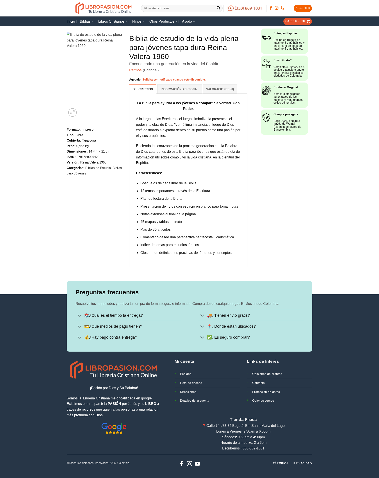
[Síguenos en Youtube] (197, 464)
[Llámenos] (282, 8)
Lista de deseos (191, 383)
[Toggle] (79, 315)
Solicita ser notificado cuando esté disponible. (174, 79)
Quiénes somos (263, 400)
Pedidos (185, 374)
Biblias (85, 21)
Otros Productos (161, 21)
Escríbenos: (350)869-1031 (243, 448)
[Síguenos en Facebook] (271, 8)
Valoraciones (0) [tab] (220, 89)
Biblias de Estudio (98, 168)
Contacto (258, 383)
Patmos (135, 70)
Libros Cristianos (111, 21)
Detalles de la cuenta (194, 400)
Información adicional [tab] (179, 89)
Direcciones (188, 392)
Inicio (71, 21)
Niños (136, 21)
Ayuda (187, 21)
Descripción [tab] (143, 89)
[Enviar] (218, 8)
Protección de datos (266, 392)
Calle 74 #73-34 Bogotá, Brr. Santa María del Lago (245, 426)
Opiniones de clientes (267, 374)
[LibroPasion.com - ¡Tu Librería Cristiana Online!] (103, 8)
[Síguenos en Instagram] (276, 8)
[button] (303, 8)
